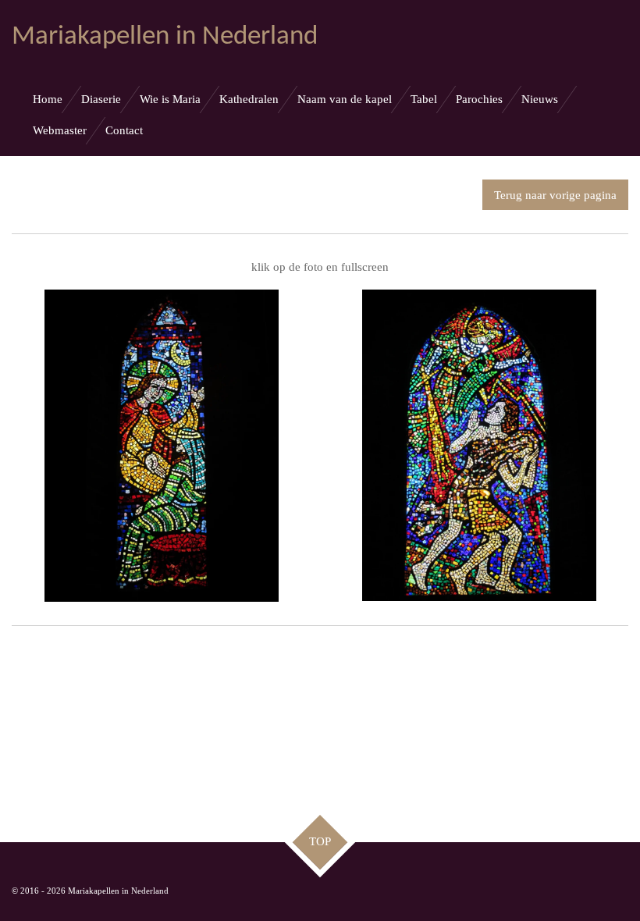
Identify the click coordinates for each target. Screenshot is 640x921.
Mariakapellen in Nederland (165, 37)
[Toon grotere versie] (161, 446)
